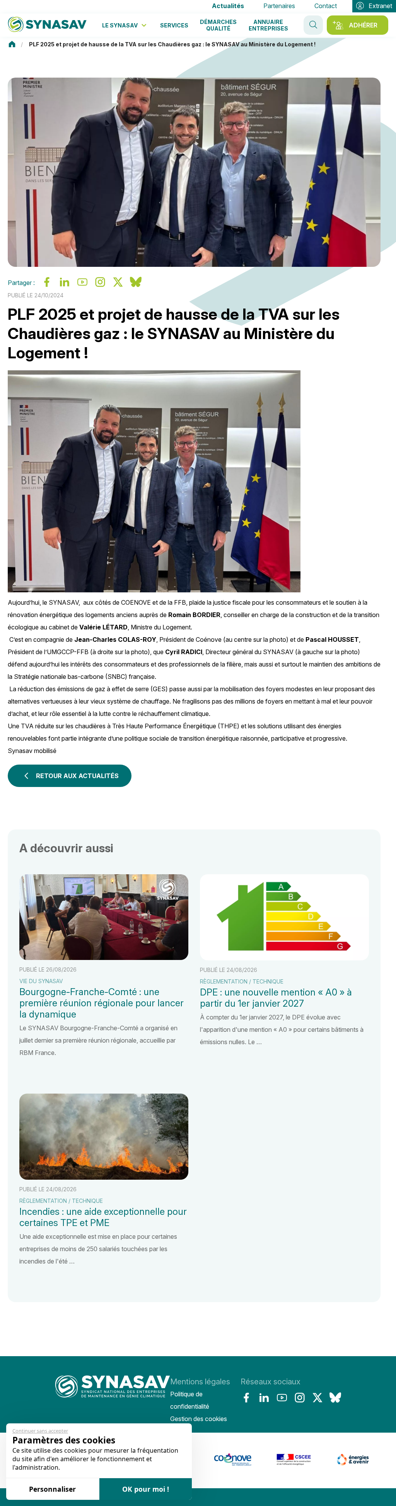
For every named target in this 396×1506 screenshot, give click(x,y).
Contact (325, 6)
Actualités (228, 6)
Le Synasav (120, 25)
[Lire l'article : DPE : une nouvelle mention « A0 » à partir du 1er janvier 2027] (284, 966)
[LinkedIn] (264, 1397)
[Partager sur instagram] (100, 285)
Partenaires (279, 6)
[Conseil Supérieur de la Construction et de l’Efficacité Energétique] (267, 1463)
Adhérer (363, 25)
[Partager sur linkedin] (64, 285)
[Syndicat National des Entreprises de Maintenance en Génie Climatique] (112, 1400)
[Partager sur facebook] (47, 285)
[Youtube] (282, 1397)
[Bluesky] (335, 1397)
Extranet (380, 6)
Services (174, 25)
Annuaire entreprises (268, 25)
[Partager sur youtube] (82, 285)
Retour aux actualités (77, 776)
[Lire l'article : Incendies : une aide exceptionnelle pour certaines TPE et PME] (103, 1180)
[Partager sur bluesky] (136, 285)
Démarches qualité (218, 25)
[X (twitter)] (317, 1397)
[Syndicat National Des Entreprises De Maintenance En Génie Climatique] (47, 25)
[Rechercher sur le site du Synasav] (313, 25)
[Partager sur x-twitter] (118, 285)
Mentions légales (200, 1381)
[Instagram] (300, 1397)
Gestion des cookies (198, 1419)
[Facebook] (246, 1397)
